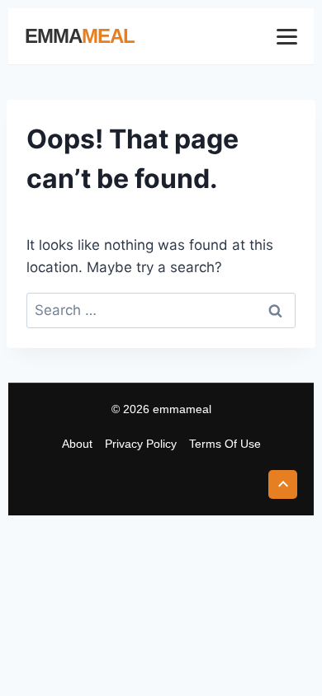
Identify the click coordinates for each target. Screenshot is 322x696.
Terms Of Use (225, 443)
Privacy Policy (141, 443)
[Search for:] (161, 310)
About (77, 443)
